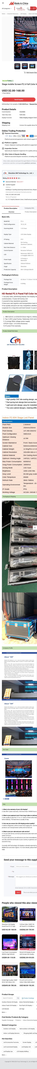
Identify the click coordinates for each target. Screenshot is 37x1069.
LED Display (23, 13)
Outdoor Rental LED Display (10, 1002)
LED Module (5, 1009)
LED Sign (21, 1009)
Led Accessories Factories (11, 1042)
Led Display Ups (8, 1051)
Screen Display (27, 1042)
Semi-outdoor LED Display (27, 1029)
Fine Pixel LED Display (25, 1005)
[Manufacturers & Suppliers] (18, 3)
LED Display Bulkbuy (23, 1051)
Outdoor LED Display (9, 1029)
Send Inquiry (18, 99)
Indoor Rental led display (26, 1002)
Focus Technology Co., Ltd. (24, 1061)
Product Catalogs (28, 998)
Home (3, 13)
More (3, 1055)
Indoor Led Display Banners (11, 1033)
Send (18, 892)
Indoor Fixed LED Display (9, 1005)
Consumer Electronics (12, 13)
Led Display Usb (26, 1047)
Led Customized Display (10, 1047)
